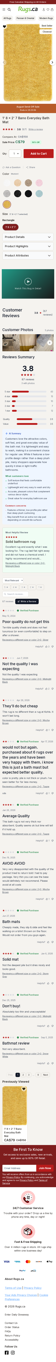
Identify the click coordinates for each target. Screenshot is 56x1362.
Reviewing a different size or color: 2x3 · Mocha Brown (26, 722)
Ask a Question (13, 167)
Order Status (12, 1327)
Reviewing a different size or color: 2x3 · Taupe (25, 786)
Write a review (36, 129)
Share (32, 167)
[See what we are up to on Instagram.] (13, 1352)
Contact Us (11, 1322)
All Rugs (7, 18)
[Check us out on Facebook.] (7, 1352)
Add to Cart (39, 153)
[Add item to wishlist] (23, 1088)
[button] (27, 26)
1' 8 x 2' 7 (11, 227)
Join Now (45, 1168)
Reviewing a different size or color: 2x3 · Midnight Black (25, 564)
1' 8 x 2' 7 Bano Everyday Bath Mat (13, 1132)
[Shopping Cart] (52, 9)
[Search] (9, 9)
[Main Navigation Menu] (3, 9)
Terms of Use (13, 1287)
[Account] (43, 9)
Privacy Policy (13, 1177)
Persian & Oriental (25, 18)
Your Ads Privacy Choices (21, 1295)
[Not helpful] (52, 646)
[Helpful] (48, 942)
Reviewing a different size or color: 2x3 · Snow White (25, 1055)
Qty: (4, 153)
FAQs (8, 1331)
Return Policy (12, 1335)
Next (45, 1075)
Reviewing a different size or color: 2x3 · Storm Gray (25, 975)
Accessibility (12, 1339)
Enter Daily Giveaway (17, 1314)
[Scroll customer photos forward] (49, 342)
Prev (10, 1075)
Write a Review (28, 601)
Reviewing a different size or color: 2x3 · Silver (25, 640)
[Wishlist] (47, 9)
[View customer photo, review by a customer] (10, 342)
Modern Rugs (46, 18)
